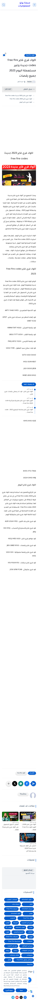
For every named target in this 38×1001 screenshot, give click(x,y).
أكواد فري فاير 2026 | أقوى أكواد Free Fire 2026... (29, 827)
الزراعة (15, 923)
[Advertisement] (19, 33)
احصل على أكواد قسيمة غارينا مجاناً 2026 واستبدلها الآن (28, 848)
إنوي (7, 932)
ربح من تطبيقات (27, 950)
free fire (30, 964)
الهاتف (30, 932)
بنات (23, 937)
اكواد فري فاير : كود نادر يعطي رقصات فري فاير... (18, 393)
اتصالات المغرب (12, 899)
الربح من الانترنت (27, 923)
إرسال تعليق (28, 870)
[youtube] (17, 997)
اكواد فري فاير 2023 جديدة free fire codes (18, 95)
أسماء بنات (16, 904)
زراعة (7, 950)
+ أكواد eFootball (27, 899)
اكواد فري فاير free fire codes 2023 (20, 99)
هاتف (9, 960)
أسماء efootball (27, 909)
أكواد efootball (15, 913)
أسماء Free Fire (12, 909)
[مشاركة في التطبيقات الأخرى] (8, 783)
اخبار (31, 904)
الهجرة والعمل (19, 932)
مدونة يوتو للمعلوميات (24, 4)
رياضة (16, 950)
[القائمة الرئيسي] (34, 4)
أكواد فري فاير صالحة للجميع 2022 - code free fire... (19, 411)
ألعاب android (20, 927)
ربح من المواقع (27, 946)
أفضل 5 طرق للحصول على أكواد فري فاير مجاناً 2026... (10, 827)
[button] (26, 783)
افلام (31, 913)
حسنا (21, 990)
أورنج (31, 937)
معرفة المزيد (9, 990)
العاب (31, 927)
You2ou (29, 82)
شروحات (30, 955)
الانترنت (12, 918)
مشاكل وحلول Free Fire (25, 960)
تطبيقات (30, 941)
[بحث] (3, 4)
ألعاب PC (9, 927)
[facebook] (28, 979)
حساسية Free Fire (14, 941)
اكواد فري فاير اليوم (25, 102)
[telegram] (12, 997)
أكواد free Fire (30, 55)
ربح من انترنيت (12, 946)
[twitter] (21, 997)
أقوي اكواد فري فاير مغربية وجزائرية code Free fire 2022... (19, 402)
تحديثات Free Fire (12, 937)
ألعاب (7, 923)
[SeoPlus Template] (31, 991)
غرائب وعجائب (14, 955)
